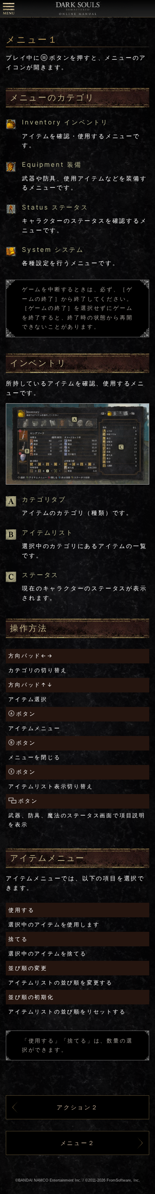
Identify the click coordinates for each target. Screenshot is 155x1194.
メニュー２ (77, 1142)
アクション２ (77, 1107)
